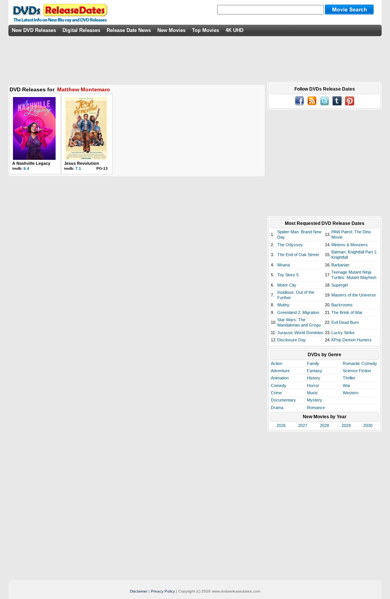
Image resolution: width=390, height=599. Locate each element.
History (313, 378)
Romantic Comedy (360, 363)
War (346, 385)
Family (313, 363)
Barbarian (340, 265)
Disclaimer (138, 591)
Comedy (278, 385)
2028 (324, 425)
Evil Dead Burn (345, 322)
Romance (316, 407)
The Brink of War (347, 312)
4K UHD (234, 30)
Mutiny (283, 305)
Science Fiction (357, 370)
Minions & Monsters (349, 244)
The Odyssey (290, 244)
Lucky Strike (343, 332)
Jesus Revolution (81, 163)
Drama (277, 407)
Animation (280, 378)
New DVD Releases (34, 30)
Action (276, 363)
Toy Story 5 (288, 274)
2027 (302, 425)
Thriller (349, 378)
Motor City (286, 285)
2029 (346, 425)
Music (312, 392)
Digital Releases (81, 30)
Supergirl (339, 285)
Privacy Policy (163, 591)
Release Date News (129, 30)
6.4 (26, 168)
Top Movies (205, 30)
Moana (283, 265)
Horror (313, 385)
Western (350, 392)
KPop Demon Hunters (351, 340)
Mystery (314, 400)
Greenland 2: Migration (298, 312)
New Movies (171, 30)
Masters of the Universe (353, 295)
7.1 (78, 168)
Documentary (283, 400)
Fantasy (314, 370)
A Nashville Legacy (31, 163)
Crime (276, 392)
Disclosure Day (291, 340)
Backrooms (342, 305)
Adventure (280, 370)
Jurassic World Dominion (300, 332)
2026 (281, 425)
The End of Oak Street (298, 254)
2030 (367, 425)
